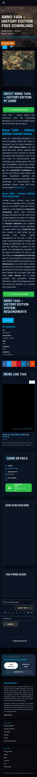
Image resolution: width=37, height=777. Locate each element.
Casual (18, 429)
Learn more (8, 715)
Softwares (7, 732)
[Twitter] (9, 364)
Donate (6, 735)
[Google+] (14, 364)
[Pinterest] (19, 364)
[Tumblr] (28, 364)
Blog (5, 757)
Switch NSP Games (10, 741)
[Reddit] (32, 364)
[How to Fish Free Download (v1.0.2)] (19, 408)
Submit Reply (23, 608)
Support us (18, 672)
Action (14, 429)
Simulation (27, 429)
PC (5, 439)
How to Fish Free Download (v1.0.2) (16, 435)
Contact (6, 760)
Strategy (15, 468)
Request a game (26, 665)
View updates (11, 665)
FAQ (5, 764)
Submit (10, 624)
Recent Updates (9, 726)
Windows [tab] (8, 320)
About (6, 754)
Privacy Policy (8, 751)
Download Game (20, 110)
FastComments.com (20, 641)
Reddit (6, 738)
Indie (22, 429)
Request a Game (9, 729)
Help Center (7, 767)
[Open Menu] (3, 2)
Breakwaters (20, 187)
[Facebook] (4, 364)
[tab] (4, 46)
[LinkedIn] (23, 364)
